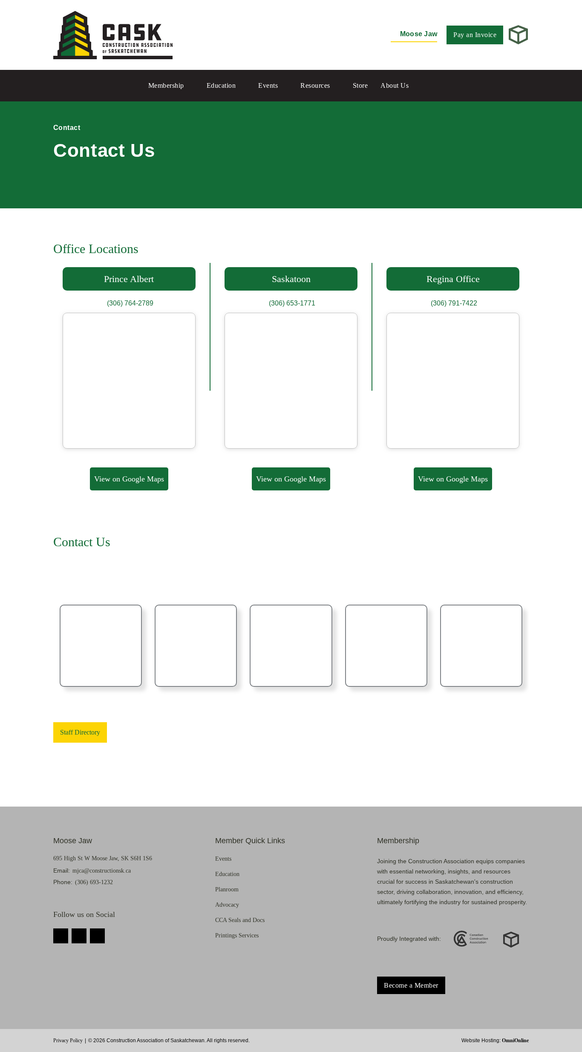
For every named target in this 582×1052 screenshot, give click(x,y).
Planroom (227, 889)
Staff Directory (80, 732)
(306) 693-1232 (94, 882)
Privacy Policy (68, 1040)
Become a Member (411, 985)
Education (221, 85)
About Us (394, 85)
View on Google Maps (129, 479)
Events (268, 85)
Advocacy (227, 905)
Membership (166, 85)
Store (360, 85)
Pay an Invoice (474, 34)
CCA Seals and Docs (240, 920)
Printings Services (237, 935)
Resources (315, 85)
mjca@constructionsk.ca (101, 871)
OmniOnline (515, 1040)
